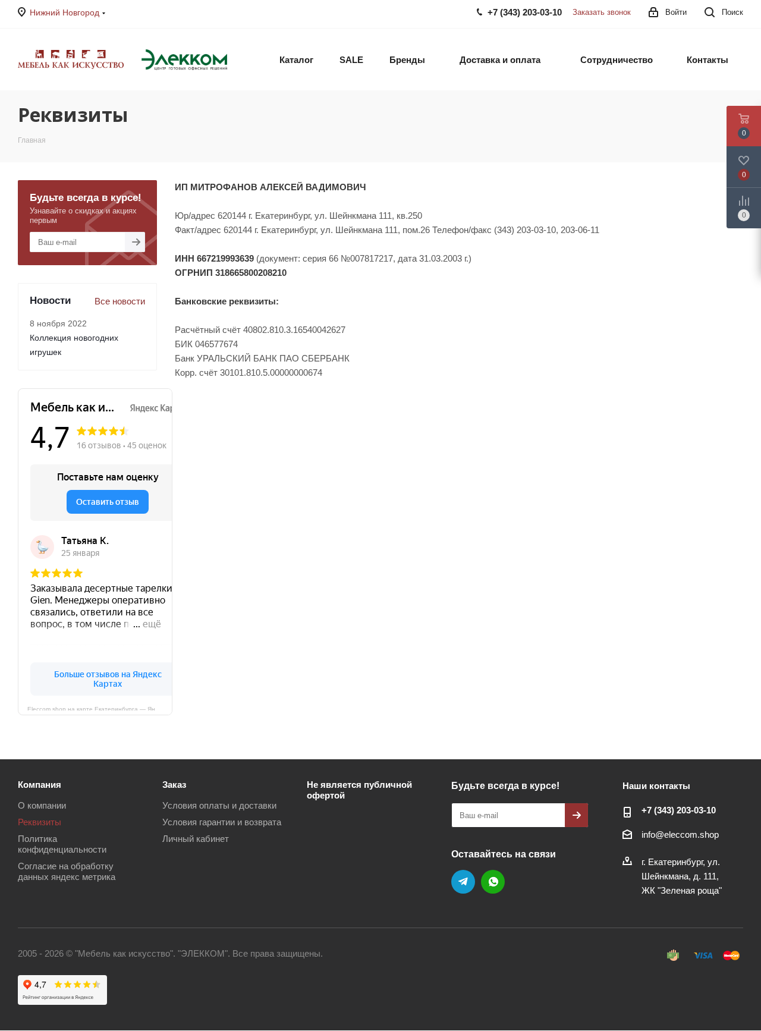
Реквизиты (39, 822)
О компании (42, 805)
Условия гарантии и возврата (221, 822)
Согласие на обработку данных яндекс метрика (66, 871)
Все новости (120, 301)
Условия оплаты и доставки (219, 805)
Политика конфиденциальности (62, 844)
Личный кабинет (195, 839)
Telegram (463, 882)
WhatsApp (493, 882)
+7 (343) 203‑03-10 (678, 810)
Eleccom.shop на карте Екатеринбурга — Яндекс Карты (99, 708)
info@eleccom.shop (680, 834)
